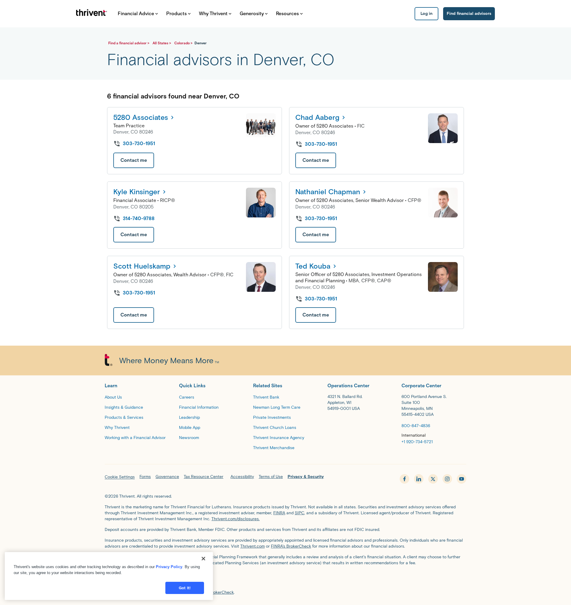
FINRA (279, 512)
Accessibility (242, 476)
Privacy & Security (306, 476)
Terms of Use (271, 476)
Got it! (185, 588)
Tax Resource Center (203, 476)
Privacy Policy (169, 567)
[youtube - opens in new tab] (461, 479)
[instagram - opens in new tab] (447, 479)
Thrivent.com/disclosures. (235, 518)
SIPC (299, 512)
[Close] (203, 558)
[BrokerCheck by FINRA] (285, 579)
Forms (145, 476)
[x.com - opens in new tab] (433, 479)
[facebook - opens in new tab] (404, 479)
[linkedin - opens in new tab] (418, 479)
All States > (162, 43)
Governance (167, 476)
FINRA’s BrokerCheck (291, 546)
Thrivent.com (252, 546)
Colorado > (183, 43)
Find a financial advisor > (129, 43)
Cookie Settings (120, 476)
